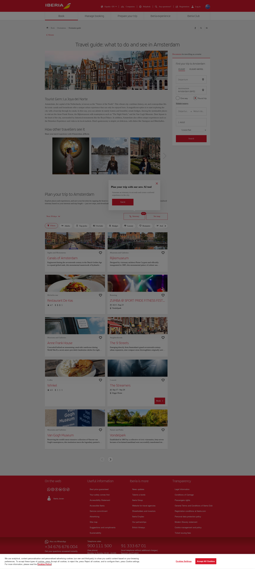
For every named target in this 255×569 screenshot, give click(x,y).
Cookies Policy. (44, 564)
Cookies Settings (184, 561)
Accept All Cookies (206, 561)
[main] (127, 561)
